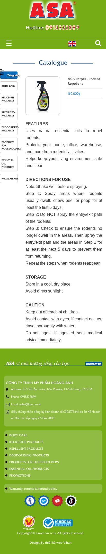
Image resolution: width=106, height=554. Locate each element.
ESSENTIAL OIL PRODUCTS (8, 163)
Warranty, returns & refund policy (33, 488)
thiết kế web (54, 542)
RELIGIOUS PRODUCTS (8, 99)
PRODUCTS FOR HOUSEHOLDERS (10, 145)
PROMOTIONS (10, 178)
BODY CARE (8, 85)
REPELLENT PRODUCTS (8, 113)
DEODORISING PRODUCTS (10, 128)
